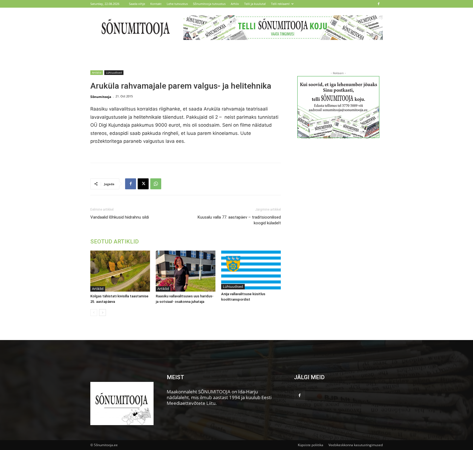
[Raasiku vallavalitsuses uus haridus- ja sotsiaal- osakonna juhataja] (185, 271)
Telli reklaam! (280, 4)
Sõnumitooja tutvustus (209, 4)
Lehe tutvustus (177, 4)
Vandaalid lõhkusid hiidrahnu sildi (119, 217)
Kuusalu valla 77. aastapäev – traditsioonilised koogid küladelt (239, 220)
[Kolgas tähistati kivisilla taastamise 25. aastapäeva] (120, 271)
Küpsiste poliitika (310, 445)
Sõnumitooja (100, 96)
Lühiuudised (114, 72)
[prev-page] (93, 312)
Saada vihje (137, 4)
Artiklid (96, 72)
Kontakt (155, 4)
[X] (143, 183)
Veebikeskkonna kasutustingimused (355, 445)
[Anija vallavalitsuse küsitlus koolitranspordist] (251, 270)
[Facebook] (378, 4)
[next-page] (102, 312)
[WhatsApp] (155, 183)
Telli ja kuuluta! (255, 4)
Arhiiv (235, 4)
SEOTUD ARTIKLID (114, 241)
